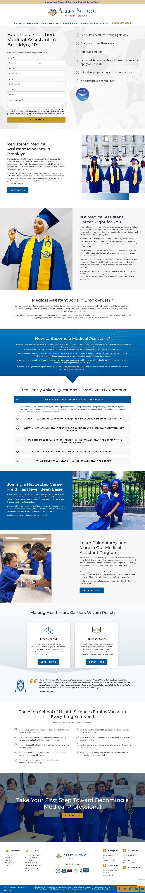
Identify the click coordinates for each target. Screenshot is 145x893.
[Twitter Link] (125, 889)
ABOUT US (19, 23)
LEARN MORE (48, 662)
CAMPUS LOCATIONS (50, 23)
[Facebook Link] (119, 889)
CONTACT (105, 23)
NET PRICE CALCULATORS (33, 865)
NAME (11, 58)
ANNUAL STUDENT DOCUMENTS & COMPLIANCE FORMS (31, 860)
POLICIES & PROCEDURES (33, 855)
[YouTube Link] (142, 889)
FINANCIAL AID (70, 23)
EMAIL (11, 69)
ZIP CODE (12, 89)
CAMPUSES (8, 860)
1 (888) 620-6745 (121, 23)
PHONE (11, 79)
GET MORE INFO (92, 590)
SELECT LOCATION (15, 100)
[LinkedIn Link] (136, 889)
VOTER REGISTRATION (32, 868)
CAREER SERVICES (89, 23)
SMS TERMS (28, 871)
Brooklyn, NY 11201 (109, 860)
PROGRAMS (32, 23)
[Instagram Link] (130, 889)
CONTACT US (18, 190)
